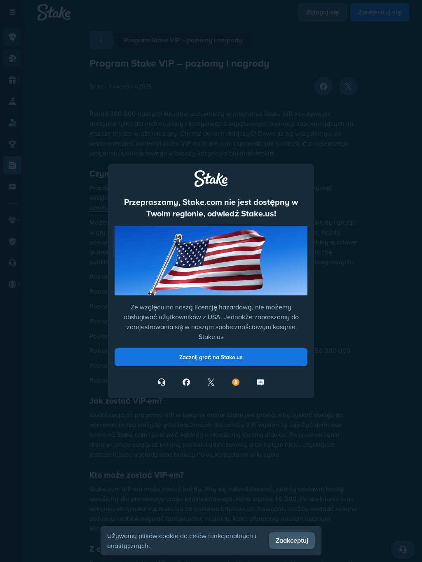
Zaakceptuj (292, 540)
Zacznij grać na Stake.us (211, 357)
